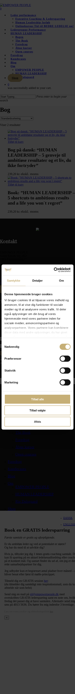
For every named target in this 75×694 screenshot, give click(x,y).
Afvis (37, 421)
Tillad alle (37, 399)
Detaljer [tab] (37, 280)
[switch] (65, 358)
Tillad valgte (37, 410)
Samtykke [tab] (13, 280)
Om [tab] (61, 280)
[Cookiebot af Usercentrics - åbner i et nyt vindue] (54, 269)
